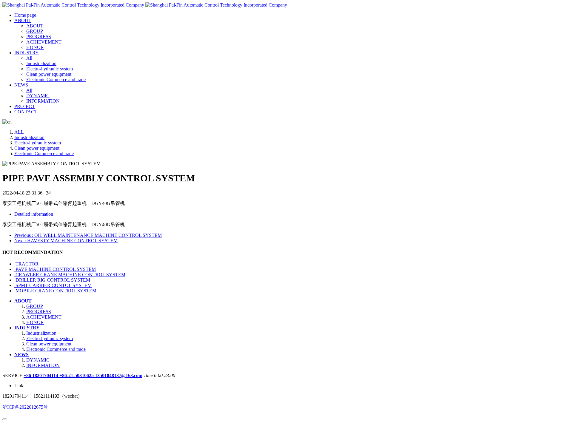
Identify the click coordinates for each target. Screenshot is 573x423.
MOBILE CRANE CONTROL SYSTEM (56, 290)
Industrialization (29, 137)
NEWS (21, 354)
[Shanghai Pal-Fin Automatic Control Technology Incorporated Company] (144, 4)
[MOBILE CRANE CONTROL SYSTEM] (15, 290)
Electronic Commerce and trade (44, 153)
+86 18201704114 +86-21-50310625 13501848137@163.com (83, 375)
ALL (19, 132)
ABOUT (23, 300)
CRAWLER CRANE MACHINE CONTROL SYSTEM (70, 274)
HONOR (35, 322)
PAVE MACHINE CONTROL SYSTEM (56, 269)
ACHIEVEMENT (43, 316)
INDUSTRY (27, 327)
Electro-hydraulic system (37, 142)
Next (66, 240)
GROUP (34, 306)
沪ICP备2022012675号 (25, 407)
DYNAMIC (38, 359)
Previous (88, 235)
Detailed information (33, 214)
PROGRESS (38, 311)
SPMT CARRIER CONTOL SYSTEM (54, 285)
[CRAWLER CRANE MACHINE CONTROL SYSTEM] (15, 274)
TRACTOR (27, 263)
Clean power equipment (36, 148)
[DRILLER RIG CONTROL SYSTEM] (15, 279)
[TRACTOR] (15, 263)
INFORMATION (43, 365)
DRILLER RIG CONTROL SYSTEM (53, 279)
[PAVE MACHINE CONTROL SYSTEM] (15, 269)
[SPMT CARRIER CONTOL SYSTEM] (15, 285)
